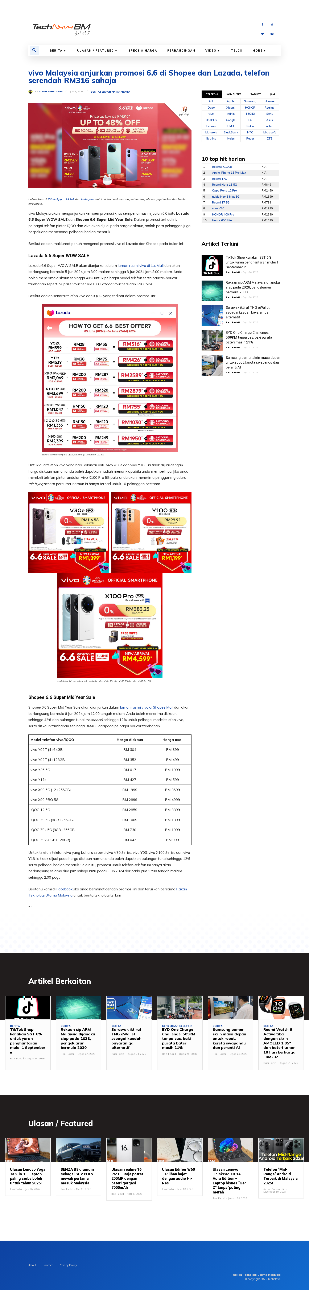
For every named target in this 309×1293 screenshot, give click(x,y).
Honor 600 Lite (222, 220)
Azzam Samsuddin (50, 91)
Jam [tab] (272, 94)
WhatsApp (55, 199)
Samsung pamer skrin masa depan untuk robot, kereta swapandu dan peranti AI (253, 362)
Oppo (211, 107)
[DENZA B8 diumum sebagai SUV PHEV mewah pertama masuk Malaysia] (78, 1150)
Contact (47, 1265)
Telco (237, 50)
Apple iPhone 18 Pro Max (229, 172)
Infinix (231, 113)
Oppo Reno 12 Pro (224, 190)
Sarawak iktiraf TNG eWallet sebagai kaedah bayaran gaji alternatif (248, 312)
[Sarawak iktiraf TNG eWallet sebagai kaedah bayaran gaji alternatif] (212, 315)
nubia (269, 126)
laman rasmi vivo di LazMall (141, 265)
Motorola (211, 132)
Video (211, 50)
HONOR (250, 107)
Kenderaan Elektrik (177, 1026)
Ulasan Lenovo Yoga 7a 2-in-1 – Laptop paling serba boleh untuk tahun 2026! (27, 1176)
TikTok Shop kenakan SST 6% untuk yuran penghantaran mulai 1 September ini (252, 262)
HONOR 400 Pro (223, 214)
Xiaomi (230, 107)
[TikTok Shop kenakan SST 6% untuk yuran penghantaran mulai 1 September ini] (212, 265)
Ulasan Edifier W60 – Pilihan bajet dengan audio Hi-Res (178, 1176)
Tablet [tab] (255, 94)
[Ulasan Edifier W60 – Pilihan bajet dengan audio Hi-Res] (179, 1150)
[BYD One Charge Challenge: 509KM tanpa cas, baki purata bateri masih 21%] (212, 340)
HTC (250, 132)
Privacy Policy (68, 1265)
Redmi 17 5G (221, 202)
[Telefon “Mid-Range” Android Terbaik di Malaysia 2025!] (281, 1150)
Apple (231, 101)
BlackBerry (231, 132)
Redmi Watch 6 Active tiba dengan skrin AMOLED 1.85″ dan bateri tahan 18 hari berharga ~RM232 (279, 1043)
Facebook (64, 889)
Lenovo (211, 126)
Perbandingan (181, 50)
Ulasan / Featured (95, 50)
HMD (230, 126)
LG (250, 120)
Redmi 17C (219, 179)
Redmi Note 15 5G (224, 184)
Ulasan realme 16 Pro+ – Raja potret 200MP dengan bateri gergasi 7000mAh (127, 1178)
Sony (269, 113)
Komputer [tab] (234, 94)
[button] (34, 50)
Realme (270, 107)
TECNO (250, 113)
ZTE (269, 138)
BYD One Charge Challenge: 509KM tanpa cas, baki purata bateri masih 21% (249, 337)
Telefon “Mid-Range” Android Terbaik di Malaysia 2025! (280, 1176)
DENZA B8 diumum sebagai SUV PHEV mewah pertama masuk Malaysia (77, 1176)
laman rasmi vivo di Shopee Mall (146, 707)
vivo (211, 113)
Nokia (250, 126)
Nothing (211, 138)
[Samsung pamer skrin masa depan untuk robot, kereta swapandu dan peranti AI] (212, 365)
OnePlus (211, 120)
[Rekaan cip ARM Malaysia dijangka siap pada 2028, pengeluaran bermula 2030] (212, 290)
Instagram (88, 199)
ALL (211, 101)
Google (230, 120)
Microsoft (269, 132)
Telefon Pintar (110, 92)
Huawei (270, 101)
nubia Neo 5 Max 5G (225, 196)
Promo (125, 92)
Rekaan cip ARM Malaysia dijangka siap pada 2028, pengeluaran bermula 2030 (253, 287)
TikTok (70, 199)
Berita (56, 50)
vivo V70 (218, 208)
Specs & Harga (142, 50)
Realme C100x (222, 167)
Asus (269, 120)
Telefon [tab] (212, 94)
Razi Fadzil (233, 272)
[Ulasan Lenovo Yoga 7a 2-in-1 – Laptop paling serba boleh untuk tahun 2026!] (27, 1150)
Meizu (231, 138)
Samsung (250, 101)
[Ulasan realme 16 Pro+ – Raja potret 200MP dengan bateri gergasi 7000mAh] (129, 1150)
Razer (250, 138)
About (32, 1265)
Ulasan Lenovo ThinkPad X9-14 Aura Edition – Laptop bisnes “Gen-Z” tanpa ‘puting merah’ (230, 1180)
